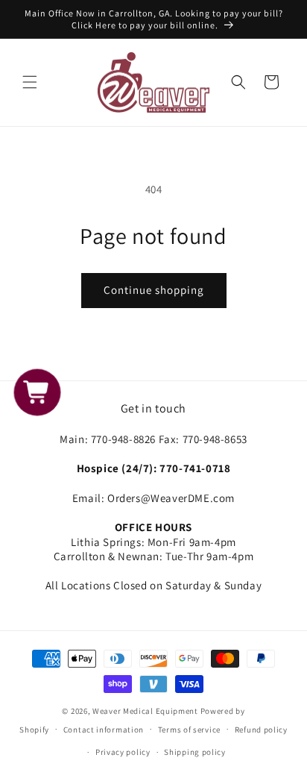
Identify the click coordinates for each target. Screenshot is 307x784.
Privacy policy (123, 752)
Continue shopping (154, 290)
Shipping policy (195, 752)
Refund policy (261, 729)
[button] (29, 82)
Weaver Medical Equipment (145, 711)
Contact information (103, 729)
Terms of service (189, 729)
